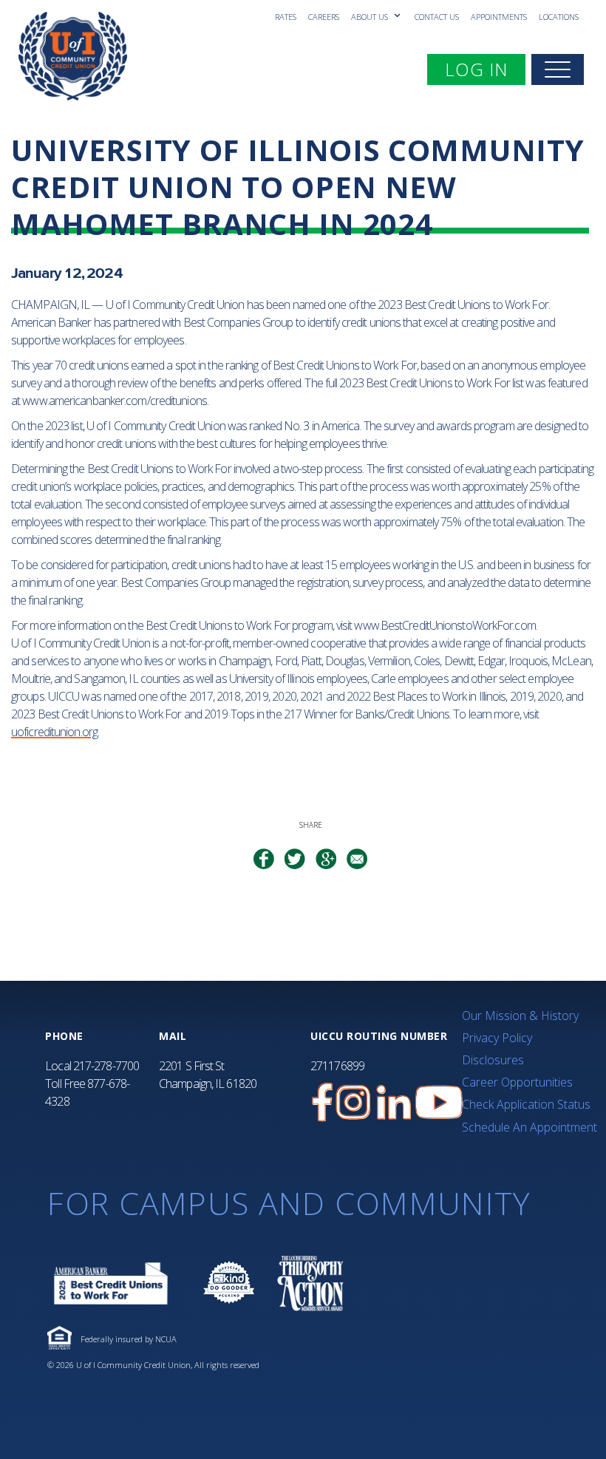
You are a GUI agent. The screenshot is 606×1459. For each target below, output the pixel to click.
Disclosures (493, 1060)
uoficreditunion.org (54, 732)
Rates (285, 16)
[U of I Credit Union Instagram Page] (353, 1102)
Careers (323, 16)
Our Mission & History (520, 1015)
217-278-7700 (106, 1066)
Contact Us (437, 16)
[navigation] (557, 69)
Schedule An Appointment (529, 1127)
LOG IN (484, 68)
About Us (370, 16)
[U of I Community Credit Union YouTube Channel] (439, 1102)
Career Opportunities (517, 1082)
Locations (559, 16)
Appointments (499, 16)
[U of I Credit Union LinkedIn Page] (394, 1102)
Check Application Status (526, 1104)
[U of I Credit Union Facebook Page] (322, 1102)
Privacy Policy (497, 1038)
